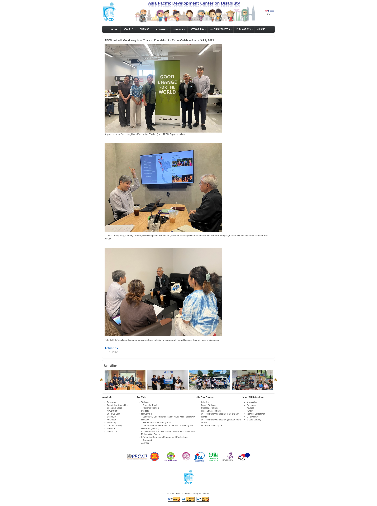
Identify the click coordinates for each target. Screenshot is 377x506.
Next (275, 379)
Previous (101, 379)
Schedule (111, 416)
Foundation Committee (117, 405)
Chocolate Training (210, 407)
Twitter (250, 410)
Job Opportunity (114, 425)
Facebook (251, 405)
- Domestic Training (150, 405)
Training (144, 29)
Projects (179, 29)
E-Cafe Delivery (254, 419)
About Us (128, 29)
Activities (161, 29)
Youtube (250, 407)
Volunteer (111, 419)
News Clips (252, 402)
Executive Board (114, 407)
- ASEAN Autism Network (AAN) (156, 422)
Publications (244, 29)
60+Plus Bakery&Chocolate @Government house (221, 421)
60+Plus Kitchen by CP (211, 425)
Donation (111, 428)
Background (112, 402)
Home (114, 29)
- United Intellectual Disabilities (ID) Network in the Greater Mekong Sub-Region (168, 433)
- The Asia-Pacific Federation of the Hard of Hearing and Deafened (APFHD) (167, 427)
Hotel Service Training (211, 410)
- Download (146, 439)
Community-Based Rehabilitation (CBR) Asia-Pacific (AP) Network (168, 418)
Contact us (112, 431)
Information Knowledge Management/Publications (164, 436)
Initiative (205, 402)
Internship (111, 422)
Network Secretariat (256, 413)
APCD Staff (112, 410)
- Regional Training (150, 407)
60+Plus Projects (220, 29)
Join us (261, 29)
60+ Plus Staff (113, 413)
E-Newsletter (252, 416)
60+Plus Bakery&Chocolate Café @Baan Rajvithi (220, 415)
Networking (197, 29)
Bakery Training (208, 405)
